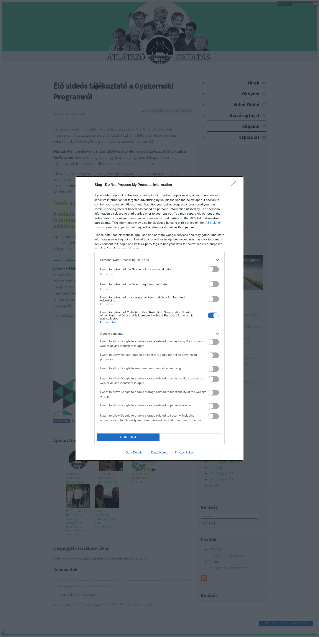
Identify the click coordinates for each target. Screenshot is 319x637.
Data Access (159, 452)
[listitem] (159, 259)
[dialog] (159, 318)
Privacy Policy (184, 452)
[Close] (234, 185)
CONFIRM (128, 437)
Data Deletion (135, 452)
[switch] (213, 269)
